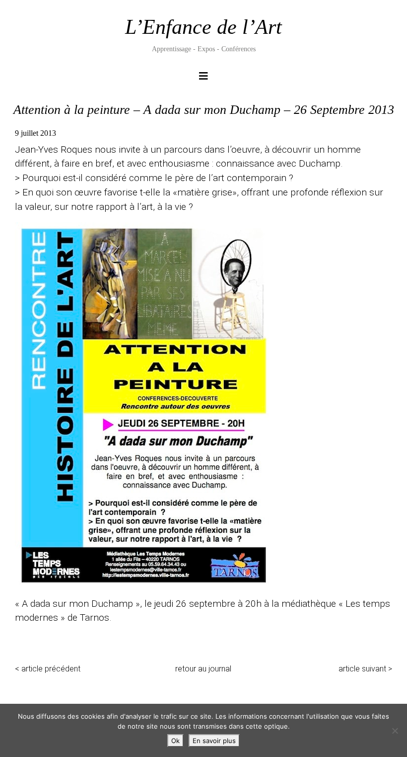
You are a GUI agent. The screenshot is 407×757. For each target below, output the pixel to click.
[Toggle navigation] (203, 79)
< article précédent (47, 668)
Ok (175, 741)
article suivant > (365, 668)
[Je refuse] (395, 731)
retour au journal (203, 668)
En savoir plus (214, 741)
